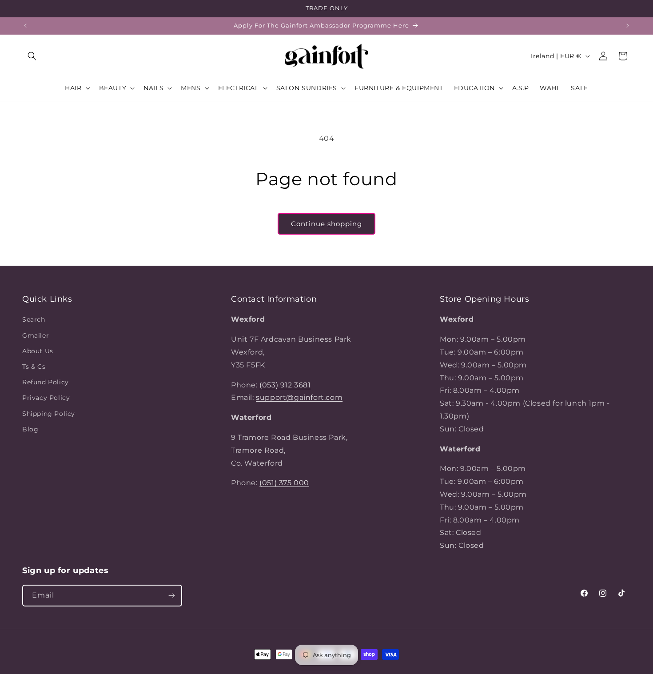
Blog (30, 429)
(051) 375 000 (284, 483)
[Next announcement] (627, 25)
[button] (32, 56)
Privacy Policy (46, 398)
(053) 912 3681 (285, 385)
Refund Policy (45, 382)
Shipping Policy (48, 414)
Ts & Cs (33, 367)
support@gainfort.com (299, 397)
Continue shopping (326, 223)
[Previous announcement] (25, 25)
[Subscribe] (171, 595)
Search (33, 319)
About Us (37, 351)
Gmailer (35, 335)
